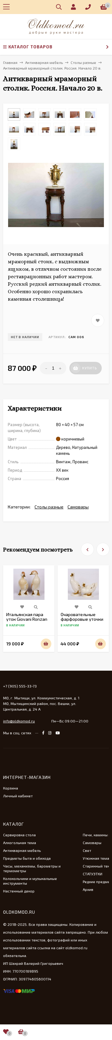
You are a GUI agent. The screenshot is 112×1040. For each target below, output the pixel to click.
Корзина (10, 788)
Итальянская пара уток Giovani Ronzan (26, 617)
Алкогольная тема (19, 842)
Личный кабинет (18, 796)
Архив (88, 889)
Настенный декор (19, 891)
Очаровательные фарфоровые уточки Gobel (82, 619)
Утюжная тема (96, 858)
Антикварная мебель (22, 850)
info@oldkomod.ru (19, 721)
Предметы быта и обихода (27, 858)
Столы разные (49, 506)
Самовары (78, 506)
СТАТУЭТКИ (92, 874)
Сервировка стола (19, 835)
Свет (87, 850)
